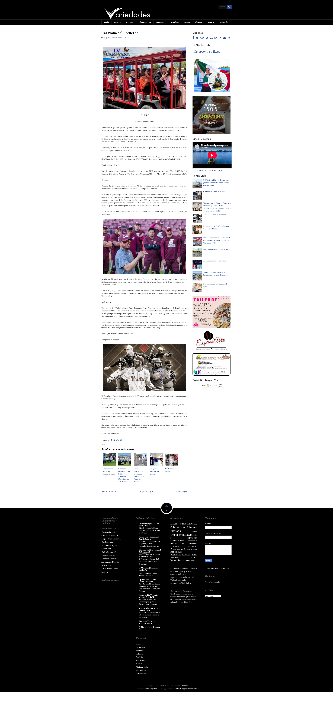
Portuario (194, 549)
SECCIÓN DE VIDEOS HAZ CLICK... (208, 171)
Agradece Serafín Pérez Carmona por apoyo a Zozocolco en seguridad (148, 601)
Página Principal (146, 491)
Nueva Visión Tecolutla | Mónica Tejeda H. (149, 596)
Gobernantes (141, 674)
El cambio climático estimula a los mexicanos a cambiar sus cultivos (150, 614)
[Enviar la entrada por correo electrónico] (103, 444)
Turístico (192, 557)
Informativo (192, 546)
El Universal (141, 650)
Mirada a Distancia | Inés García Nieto (149, 609)
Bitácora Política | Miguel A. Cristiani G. (150, 551)
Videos (187, 22)
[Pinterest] (207, 38)
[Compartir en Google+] (118, 440)
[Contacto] (224, 38)
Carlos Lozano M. (108, 552)
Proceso (139, 644)
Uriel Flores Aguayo (109, 545)
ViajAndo (198, 22)
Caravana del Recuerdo (120, 32)
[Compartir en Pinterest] (121, 440)
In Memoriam (189, 543)
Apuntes (129, 22)
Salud (194, 554)
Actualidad (174, 524)
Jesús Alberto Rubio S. (120, 38)
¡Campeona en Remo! (207, 51)
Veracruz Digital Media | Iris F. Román (149, 525)
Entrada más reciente (110, 491)
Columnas (160, 22)
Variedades (175, 560)
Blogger (225, 568)
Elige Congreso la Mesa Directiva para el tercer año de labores (149, 530)
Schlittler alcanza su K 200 (214, 192)
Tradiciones (174, 558)
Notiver (139, 664)
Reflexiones (176, 552)
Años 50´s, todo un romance (214, 215)
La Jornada (140, 647)
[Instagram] (215, 38)
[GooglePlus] (202, 38)
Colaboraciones (144, 22)
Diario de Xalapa (142, 667)
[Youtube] (211, 38)
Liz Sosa (104, 572)
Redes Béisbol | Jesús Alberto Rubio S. (148, 575)
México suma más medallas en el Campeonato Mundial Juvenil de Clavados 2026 (216, 240)
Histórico (174, 543)
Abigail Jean (106, 565)
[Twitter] (197, 38)
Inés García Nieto (108, 555)
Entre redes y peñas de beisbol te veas (109, 471)
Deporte (211, 22)
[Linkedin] (220, 38)
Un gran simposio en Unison (154, 471)
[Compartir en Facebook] (111, 440)
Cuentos (194, 531)
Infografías (174, 546)
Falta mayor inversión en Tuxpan (216, 249)
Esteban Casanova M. (110, 559)
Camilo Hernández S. (109, 535)
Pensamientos (176, 549)
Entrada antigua (180, 491)
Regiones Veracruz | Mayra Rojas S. (147, 622)
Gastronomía (192, 541)
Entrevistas (174, 22)
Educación (185, 535)
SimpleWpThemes (152, 689)
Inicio (106, 22)
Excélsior (139, 657)
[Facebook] (193, 38)
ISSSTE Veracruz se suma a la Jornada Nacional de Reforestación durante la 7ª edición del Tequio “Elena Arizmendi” (149, 559)
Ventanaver (140, 660)
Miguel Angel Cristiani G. (111, 539)
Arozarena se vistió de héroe (214, 261)
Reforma (139, 654)
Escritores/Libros (177, 541)
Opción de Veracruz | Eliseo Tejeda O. (148, 580)
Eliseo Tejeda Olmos (109, 569)
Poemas (187, 549)
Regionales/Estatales (180, 554)
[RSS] (229, 38)
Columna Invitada (108, 532)
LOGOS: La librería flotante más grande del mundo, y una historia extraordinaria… (216, 182)
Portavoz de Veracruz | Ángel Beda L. (149, 538)
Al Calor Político (143, 670)
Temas (117, 22)
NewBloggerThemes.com (186, 689)
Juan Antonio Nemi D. (110, 562)
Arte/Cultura (192, 524)
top (166, 510)
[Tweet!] (114, 440)
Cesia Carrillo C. (108, 549)
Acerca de (224, 22)
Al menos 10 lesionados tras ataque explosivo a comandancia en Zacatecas (150, 543)
